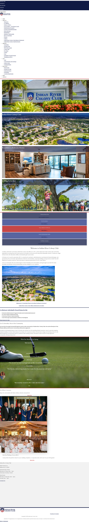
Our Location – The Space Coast (11, 26)
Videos (5, 38)
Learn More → (44, 230)
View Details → (44, 223)
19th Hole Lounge (8, 48)
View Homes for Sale (4, 320)
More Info (29, 395)
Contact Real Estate (8, 74)
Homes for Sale (7, 69)
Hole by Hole (7, 63)
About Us (4, 20)
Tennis (5, 52)
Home (4, 18)
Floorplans (6, 72)
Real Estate (5, 66)
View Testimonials (4, 387)
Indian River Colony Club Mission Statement (14, 40)
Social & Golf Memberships (10, 29)
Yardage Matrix (7, 64)
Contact (4, 77)
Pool (5, 54)
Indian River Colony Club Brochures (12, 41)
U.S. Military (6, 23)
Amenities (4, 43)
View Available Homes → (44, 217)
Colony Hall (6, 49)
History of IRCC (7, 25)
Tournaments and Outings (10, 61)
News (4, 75)
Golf (4, 58)
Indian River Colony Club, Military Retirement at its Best (31, 305)
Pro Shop (6, 51)
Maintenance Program (9, 28)
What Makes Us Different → (44, 243)
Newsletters (7, 32)
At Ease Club (7, 46)
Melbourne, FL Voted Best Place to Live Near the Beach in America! (31, 303)
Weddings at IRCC (8, 57)
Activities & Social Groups (10, 55)
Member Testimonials (9, 34)
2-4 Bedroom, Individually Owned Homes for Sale (13, 310)
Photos (5, 37)
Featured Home (7, 70)
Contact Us (2, 480)
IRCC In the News (8, 35)
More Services (7, 31)
